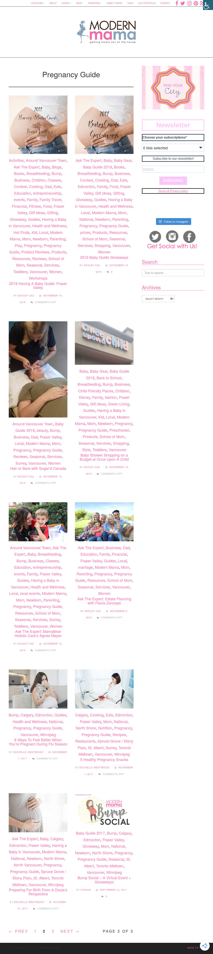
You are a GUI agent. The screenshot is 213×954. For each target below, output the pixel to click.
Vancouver (38, 271)
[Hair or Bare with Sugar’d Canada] (38, 369)
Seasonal (34, 265)
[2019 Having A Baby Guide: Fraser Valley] (38, 125)
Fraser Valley (50, 437)
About (53, 3)
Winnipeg (48, 734)
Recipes (119, 734)
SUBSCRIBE (173, 180)
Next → (70, 931)
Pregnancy (33, 245)
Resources (21, 258)
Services (51, 265)
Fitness (35, 206)
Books (19, 173)
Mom (78, 3)
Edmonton (86, 186)
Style (86, 449)
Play (18, 245)
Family (32, 199)
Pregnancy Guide (113, 225)
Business (22, 180)
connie (85, 889)
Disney (84, 397)
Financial (19, 206)
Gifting (52, 212)
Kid (34, 232)
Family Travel (115, 3)
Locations (37, 3)
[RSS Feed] (202, 3)
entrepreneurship (47, 193)
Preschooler (119, 430)
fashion (111, 397)
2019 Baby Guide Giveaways (104, 257)
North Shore (86, 728)
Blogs (56, 166)
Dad (48, 186)
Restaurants (85, 741)
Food (47, 206)
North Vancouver (28, 864)
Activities (16, 160)
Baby (46, 166)
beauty (42, 430)
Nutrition (105, 728)
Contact (165, 3)
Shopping (102, 245)
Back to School (109, 377)
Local (43, 232)
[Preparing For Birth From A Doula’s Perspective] (38, 812)
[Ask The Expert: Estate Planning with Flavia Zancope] (104, 521)
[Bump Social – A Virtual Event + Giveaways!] (104, 810)
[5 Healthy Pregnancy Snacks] (104, 688)
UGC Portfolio (147, 3)
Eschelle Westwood (28, 752)
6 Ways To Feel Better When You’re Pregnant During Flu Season (38, 742)
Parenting (94, 3)
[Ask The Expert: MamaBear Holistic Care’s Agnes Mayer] (38, 521)
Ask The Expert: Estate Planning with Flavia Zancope (104, 600)
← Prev (18, 931)
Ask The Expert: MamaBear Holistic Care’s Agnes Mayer (38, 633)
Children (39, 180)
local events (30, 593)
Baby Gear (123, 160)
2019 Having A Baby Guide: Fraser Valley (38, 285)
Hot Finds (22, 232)
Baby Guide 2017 (90, 833)
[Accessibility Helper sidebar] (208, 5)
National (86, 219)
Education (22, 193)
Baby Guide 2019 (97, 166)
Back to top (196, 947)
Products (58, 251)
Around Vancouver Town (46, 160)
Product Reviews (35, 251)
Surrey (21, 463)
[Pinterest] (196, 3)
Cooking (36, 186)
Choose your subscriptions (164, 137)
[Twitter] (182, 3)
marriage (85, 567)
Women (55, 271)
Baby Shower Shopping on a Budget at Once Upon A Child (104, 457)
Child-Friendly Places (95, 390)
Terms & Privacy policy (173, 191)
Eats (57, 186)
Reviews (39, 258)
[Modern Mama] (106, 29)
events (19, 199)
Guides (66, 3)
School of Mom (94, 238)
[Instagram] (189, 3)
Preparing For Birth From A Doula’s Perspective (38, 891)
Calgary (27, 714)
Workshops (38, 278)
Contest (20, 186)
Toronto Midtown (110, 865)
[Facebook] (176, 3)
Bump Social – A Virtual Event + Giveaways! (104, 879)
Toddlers (20, 271)
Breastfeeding (38, 173)
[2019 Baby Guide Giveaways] (104, 125)
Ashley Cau (26, 295)
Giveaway (18, 219)
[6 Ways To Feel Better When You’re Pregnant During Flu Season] (38, 688)
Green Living (118, 403)
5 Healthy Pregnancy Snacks (104, 759)
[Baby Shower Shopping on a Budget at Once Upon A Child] (104, 343)
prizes (85, 232)
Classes (54, 180)
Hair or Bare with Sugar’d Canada (38, 468)
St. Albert (96, 747)
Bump (56, 173)
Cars (130, 3)
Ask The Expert (27, 166)
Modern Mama (104, 212)
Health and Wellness (49, 225)
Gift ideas (37, 212)
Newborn (40, 238)
